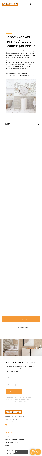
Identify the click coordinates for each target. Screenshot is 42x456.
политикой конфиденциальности (16, 401)
